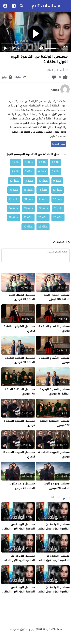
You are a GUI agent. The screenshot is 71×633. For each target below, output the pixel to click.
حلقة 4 (16, 162)
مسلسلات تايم (46, 6)
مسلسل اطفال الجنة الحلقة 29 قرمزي (22, 297)
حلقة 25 (58, 217)
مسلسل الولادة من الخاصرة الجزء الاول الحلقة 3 (19, 560)
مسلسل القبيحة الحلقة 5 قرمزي (19, 423)
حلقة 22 (43, 208)
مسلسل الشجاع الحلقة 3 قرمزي (19, 328)
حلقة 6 (42, 171)
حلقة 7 (29, 171)
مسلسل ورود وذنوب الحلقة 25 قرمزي (22, 485)
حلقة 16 (13, 189)
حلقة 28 (13, 217)
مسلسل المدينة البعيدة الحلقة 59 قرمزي (20, 360)
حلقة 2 (42, 162)
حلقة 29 (43, 226)
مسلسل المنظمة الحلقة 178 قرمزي (20, 391)
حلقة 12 (14, 180)
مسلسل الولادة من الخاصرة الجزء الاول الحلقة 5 (19, 528)
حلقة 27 (28, 217)
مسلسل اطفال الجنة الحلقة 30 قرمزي (57, 297)
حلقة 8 (16, 171)
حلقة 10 (43, 180)
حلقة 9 (57, 180)
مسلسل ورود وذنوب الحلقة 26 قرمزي (57, 485)
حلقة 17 (57, 199)
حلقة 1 (55, 162)
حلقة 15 (28, 189)
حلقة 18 (43, 199)
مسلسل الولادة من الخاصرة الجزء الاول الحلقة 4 (53, 560)
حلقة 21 (58, 208)
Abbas (55, 90)
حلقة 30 (28, 226)
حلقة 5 (56, 171)
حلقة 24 (13, 208)
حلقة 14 (42, 189)
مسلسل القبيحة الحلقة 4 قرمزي (54, 454)
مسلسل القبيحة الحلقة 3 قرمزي (19, 454)
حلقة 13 (57, 189)
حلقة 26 (43, 217)
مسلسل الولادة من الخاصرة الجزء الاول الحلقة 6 (53, 528)
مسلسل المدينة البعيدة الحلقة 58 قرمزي (55, 391)
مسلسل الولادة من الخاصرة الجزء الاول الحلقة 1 (53, 591)
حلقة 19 (28, 199)
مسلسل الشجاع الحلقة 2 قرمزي (54, 360)
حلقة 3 (29, 162)
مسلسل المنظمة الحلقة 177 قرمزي (55, 423)
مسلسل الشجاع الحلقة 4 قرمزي (54, 328)
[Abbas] (65, 93)
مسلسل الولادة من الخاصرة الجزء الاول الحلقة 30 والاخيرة (19, 591)
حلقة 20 (14, 199)
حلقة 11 (28, 180)
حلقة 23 (28, 208)
